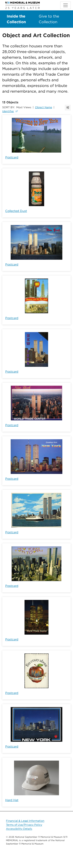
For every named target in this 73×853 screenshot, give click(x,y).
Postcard (11, 157)
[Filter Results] (68, 108)
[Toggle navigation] (65, 5)
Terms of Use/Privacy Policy (24, 824)
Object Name (43, 107)
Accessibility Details (19, 828)
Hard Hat (11, 800)
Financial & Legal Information (25, 820)
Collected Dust (16, 211)
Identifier (8, 111)
